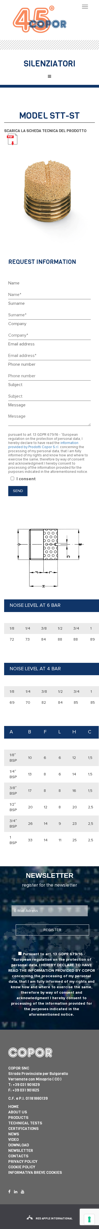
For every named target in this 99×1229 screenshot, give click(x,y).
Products (18, 1117)
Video (13, 1139)
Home (13, 1106)
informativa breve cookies (35, 1172)
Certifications (23, 1128)
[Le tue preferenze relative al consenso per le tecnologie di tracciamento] (89, 1219)
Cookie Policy (21, 1167)
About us (17, 1112)
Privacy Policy (22, 1161)
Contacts (18, 1156)
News (13, 1134)
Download (18, 1145)
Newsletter (20, 1150)
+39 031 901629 (26, 1084)
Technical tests (25, 1123)
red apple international (54, 1218)
